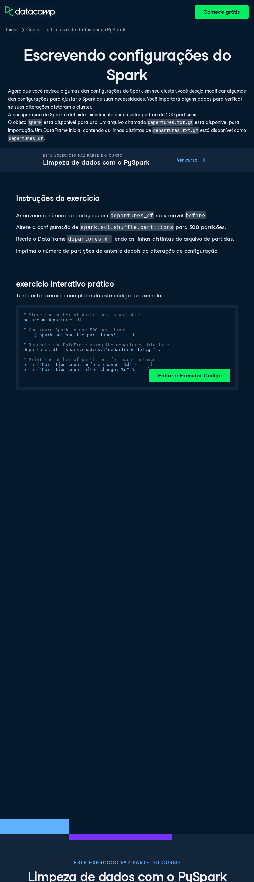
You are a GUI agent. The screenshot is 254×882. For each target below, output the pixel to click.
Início (11, 29)
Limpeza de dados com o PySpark (88, 29)
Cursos (34, 29)
